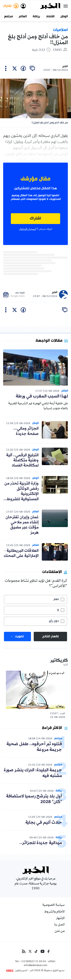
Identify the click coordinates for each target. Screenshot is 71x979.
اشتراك (35, 218)
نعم (56, 599)
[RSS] (23, 951)
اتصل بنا (59, 925)
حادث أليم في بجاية (43, 823)
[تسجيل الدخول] (23, 6)
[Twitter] (30, 951)
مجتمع (8, 16)
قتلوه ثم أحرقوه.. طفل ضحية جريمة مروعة (34, 747)
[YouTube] (42, 951)
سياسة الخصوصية (53, 905)
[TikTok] (36, 951)
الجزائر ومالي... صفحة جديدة (26, 431)
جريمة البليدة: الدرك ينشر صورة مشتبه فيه (33, 773)
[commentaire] (32, 68)
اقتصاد (50, 16)
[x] (14, 68)
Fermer (65, 6)
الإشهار (60, 918)
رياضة (36, 16)
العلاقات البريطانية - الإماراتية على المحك (21, 553)
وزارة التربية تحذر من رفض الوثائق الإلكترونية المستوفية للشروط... (21, 491)
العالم (23, 16)
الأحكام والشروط (54, 912)
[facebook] (23, 68)
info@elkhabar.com (35, 965)
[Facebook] (49, 951)
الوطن (64, 16)
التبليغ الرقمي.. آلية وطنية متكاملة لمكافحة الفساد (22, 460)
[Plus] (5, 68)
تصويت (19, 636)
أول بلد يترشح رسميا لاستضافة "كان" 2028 (34, 799)
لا (58, 610)
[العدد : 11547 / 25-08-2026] (35, 690)
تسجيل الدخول (27, 229)
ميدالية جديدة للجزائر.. (40, 843)
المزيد (65, 664)
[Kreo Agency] (10, 970)
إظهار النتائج (50, 636)
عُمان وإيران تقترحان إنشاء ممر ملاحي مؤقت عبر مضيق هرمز (22, 525)
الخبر (65, 66)
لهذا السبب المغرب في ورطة (42, 396)
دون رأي (54, 621)
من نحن (60, 931)
